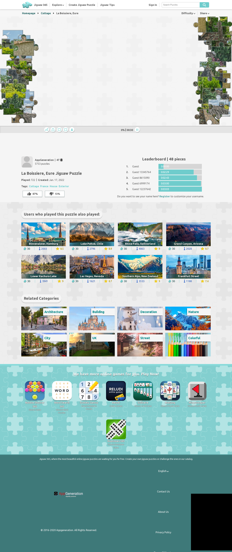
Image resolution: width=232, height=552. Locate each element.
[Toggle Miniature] (47, 130)
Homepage (28, 13)
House (53, 186)
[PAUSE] (138, 130)
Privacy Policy (163, 532)
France (44, 186)
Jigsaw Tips (107, 4)
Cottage (46, 13)
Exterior (64, 186)
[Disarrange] (66, 130)
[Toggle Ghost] (53, 130)
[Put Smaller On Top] (72, 130)
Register (164, 196)
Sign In (153, 4)
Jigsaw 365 (40, 4)
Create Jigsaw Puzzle (82, 4)
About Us (163, 511)
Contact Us (163, 491)
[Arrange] (60, 130)
